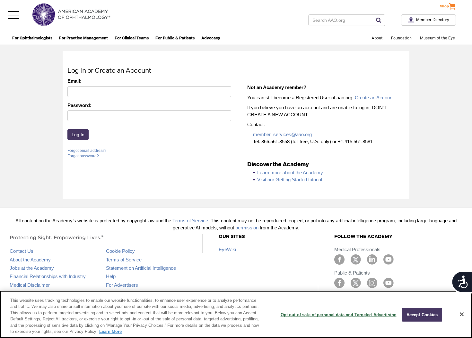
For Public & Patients (175, 38)
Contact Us (21, 251)
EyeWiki (227, 249)
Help (111, 276)
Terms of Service (190, 220)
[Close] (462, 314)
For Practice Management (83, 38)
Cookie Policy (120, 251)
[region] (236, 314)
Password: (79, 105)
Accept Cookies (422, 314)
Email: (74, 81)
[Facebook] (339, 259)
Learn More (110, 331)
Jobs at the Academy (32, 268)
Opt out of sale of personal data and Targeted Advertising (339, 314)
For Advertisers (122, 285)
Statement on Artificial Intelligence (141, 268)
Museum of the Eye (437, 38)
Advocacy (210, 38)
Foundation (401, 38)
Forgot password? (83, 156)
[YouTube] (388, 259)
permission (246, 227)
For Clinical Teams (132, 38)
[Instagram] (372, 282)
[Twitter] (356, 259)
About (377, 38)
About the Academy (30, 259)
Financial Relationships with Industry (48, 276)
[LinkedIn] (372, 259)
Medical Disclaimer (30, 285)
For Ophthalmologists (32, 38)
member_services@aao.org (282, 134)
